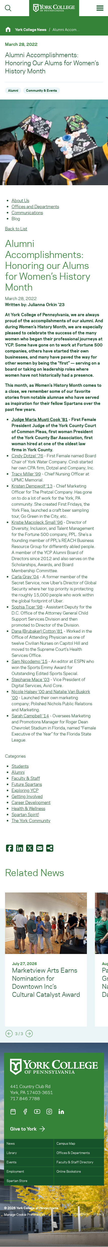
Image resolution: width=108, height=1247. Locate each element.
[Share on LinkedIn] (20, 848)
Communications (27, 212)
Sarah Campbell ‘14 (30, 715)
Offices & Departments (73, 1152)
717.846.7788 (25, 1098)
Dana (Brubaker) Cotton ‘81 (37, 631)
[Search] (8, 8)
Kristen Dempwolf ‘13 (32, 486)
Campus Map (66, 1143)
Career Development (31, 802)
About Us (20, 200)
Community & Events (41, 90)
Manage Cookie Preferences (24, 1214)
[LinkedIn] (61, 1111)
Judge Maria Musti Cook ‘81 (40, 419)
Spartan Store (17, 1180)
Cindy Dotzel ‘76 (27, 455)
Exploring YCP (25, 790)
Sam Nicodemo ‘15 (29, 661)
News (11, 1143)
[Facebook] (25, 1111)
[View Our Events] (13, 1111)
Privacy (98, 1214)
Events (11, 1162)
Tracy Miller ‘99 (26, 473)
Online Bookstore (69, 1171)
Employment (15, 1171)
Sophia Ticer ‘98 (27, 607)
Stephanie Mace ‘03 (30, 679)
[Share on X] (30, 848)
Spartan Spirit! (25, 814)
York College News (30, 29)
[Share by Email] (40, 848)
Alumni (13, 90)
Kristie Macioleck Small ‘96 (37, 522)
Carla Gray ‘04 (25, 576)
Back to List (16, 228)
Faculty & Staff (26, 778)
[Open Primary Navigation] (100, 8)
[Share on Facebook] (10, 848)
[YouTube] (37, 1111)
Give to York (23, 1129)
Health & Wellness (28, 808)
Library (12, 1152)
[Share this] (50, 848)
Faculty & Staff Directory (75, 1162)
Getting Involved (27, 796)
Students (20, 766)
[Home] (10, 29)
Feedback (81, 1214)
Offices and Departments (35, 206)
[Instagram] (49, 1111)
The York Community (31, 820)
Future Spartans (27, 784)
